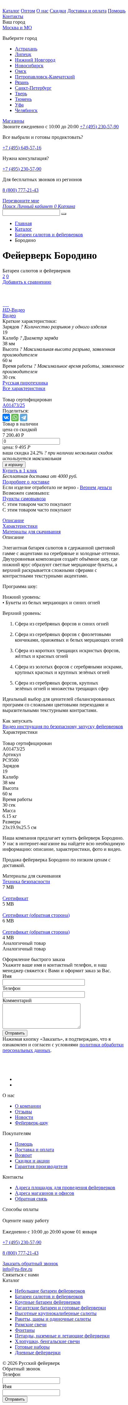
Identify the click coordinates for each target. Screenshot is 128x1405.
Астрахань (26, 48)
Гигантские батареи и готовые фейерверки (60, 1307)
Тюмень (23, 99)
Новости (24, 1117)
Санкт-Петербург (33, 88)
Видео (9, 315)
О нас (42, 10)
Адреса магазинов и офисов (44, 1193)
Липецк (23, 54)
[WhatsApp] (15, 417)
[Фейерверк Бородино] (3, 304)
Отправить (15, 1033)
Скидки (58, 10)
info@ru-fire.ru (17, 1269)
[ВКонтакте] (6, 417)
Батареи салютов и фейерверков (49, 1296)
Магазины (13, 121)
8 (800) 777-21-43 (20, 190)
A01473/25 (13, 405)
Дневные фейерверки (38, 1352)
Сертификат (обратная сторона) (36, 915)
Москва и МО (17, 27)
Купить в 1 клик (19, 470)
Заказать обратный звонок (30, 1263)
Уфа (19, 104)
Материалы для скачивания (31, 531)
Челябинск (26, 110)
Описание (13, 520)
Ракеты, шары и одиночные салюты (53, 1319)
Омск (20, 71)
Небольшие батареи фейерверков (50, 1291)
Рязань (22, 82)
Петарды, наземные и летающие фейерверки (62, 1335)
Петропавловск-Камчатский (45, 76)
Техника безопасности (26, 881)
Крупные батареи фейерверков (47, 1302)
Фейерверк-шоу (31, 1122)
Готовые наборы (32, 1347)
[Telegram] (23, 417)
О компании (28, 1106)
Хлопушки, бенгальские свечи (47, 1341)
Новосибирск (29, 65)
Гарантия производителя (41, 1166)
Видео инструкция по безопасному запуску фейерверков (62, 726)
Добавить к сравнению (26, 282)
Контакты (12, 16)
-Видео (13, 310)
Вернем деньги (96, 487)
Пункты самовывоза (24, 498)
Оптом (28, 10)
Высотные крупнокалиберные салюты (56, 1313)
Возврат (23, 1155)
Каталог (11, 10)
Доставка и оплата (87, 10)
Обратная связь (31, 1198)
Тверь (21, 93)
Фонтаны (25, 1330)
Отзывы (23, 1111)
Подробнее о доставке (25, 481)
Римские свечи (31, 1324)
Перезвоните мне (20, 200)
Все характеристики (23, 388)
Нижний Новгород (35, 60)
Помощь (117, 10)
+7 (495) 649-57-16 (21, 147)
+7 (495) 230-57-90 (21, 169)
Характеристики (20, 526)
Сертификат (15, 898)
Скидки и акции (32, 1160)
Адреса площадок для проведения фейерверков (65, 1187)
